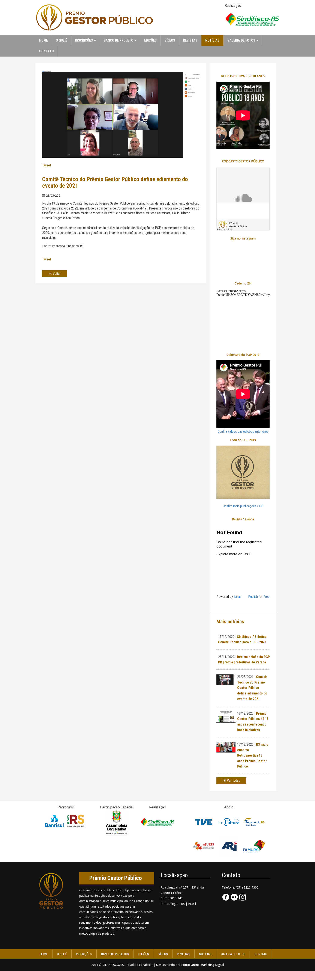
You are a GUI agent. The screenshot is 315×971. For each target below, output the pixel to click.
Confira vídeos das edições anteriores (243, 431)
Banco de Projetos (115, 954)
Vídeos (170, 40)
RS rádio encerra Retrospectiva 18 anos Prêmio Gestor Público (252, 755)
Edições (150, 40)
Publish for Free (259, 597)
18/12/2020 (245, 713)
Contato (46, 51)
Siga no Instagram (243, 238)
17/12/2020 (245, 744)
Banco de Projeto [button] (119, 40)
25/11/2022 (226, 657)
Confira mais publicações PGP (243, 506)
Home (43, 40)
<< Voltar (54, 274)
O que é (61, 40)
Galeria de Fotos (233, 954)
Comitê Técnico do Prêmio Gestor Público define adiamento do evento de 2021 (252, 688)
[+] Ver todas (231, 780)
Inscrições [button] (84, 40)
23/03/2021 (245, 677)
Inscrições (84, 954)
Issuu (237, 597)
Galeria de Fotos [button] (241, 40)
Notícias (212, 40)
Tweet (46, 165)
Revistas (190, 40)
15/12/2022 (226, 637)
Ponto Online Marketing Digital (202, 965)
